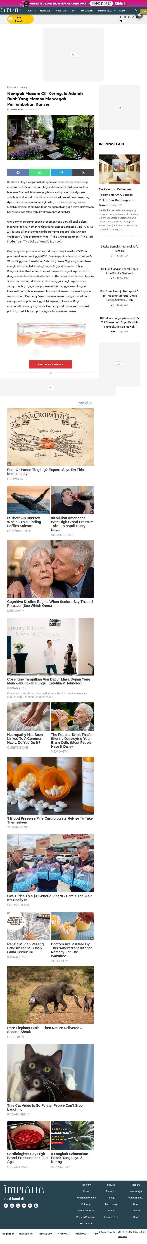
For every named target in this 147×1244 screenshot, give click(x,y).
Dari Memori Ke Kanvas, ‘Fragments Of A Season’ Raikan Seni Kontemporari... (118, 194)
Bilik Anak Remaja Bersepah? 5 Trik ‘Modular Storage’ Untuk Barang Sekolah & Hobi (119, 295)
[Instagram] (125, 17)
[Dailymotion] (121, 21)
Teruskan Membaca (50, 364)
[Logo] (11, 9)
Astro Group (122, 1237)
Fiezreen (103, 205)
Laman (23, 86)
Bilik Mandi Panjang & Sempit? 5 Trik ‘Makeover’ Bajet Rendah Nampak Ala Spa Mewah (119, 322)
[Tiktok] (133, 17)
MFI (112, 255)
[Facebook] (121, 17)
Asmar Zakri (16, 109)
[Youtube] (30, 1205)
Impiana (11, 86)
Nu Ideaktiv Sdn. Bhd (124, 1232)
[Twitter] (129, 17)
